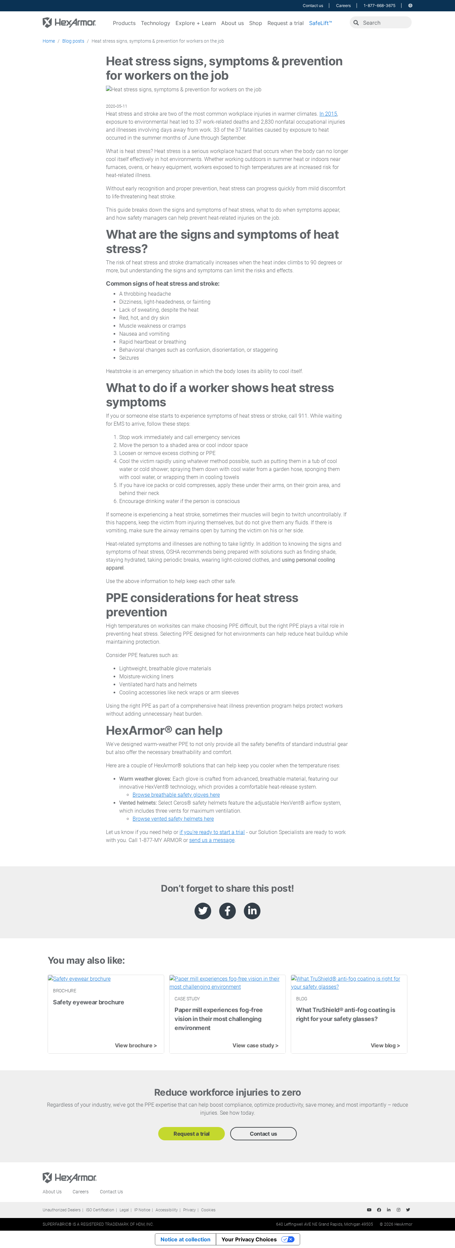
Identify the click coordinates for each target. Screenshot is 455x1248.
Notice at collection (186, 1239)
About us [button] (232, 23)
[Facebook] (379, 1210)
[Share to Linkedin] (252, 911)
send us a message (211, 840)
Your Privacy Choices (249, 1239)
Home (49, 41)
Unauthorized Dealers (62, 1210)
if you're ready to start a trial (212, 832)
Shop (255, 23)
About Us (52, 1191)
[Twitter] (408, 1210)
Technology (155, 23)
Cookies (208, 1210)
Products (124, 23)
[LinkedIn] (388, 1210)
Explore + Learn (196, 23)
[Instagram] (398, 1210)
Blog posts (73, 41)
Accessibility (167, 1210)
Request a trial (285, 23)
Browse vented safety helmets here (173, 819)
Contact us (313, 5)
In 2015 (328, 114)
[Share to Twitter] (203, 911)
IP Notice (142, 1210)
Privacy (189, 1210)
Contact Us (111, 1191)
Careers (343, 5)
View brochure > (136, 1045)
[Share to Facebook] (227, 911)
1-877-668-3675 (379, 5)
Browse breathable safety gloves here (176, 795)
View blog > (385, 1045)
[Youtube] (369, 1210)
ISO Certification (100, 1210)
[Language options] (410, 5)
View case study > (255, 1045)
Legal (124, 1210)
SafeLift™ (320, 23)
